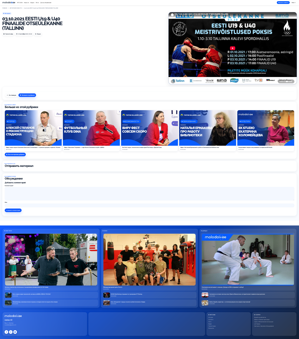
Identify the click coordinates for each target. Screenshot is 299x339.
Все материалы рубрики (16, 154)
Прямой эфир (9, 34)
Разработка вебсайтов (260, 317)
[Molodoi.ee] (13, 316)
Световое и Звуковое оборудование (264, 326)
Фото (37, 2)
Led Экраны (257, 324)
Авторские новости (16, 8)
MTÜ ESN (20, 2)
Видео (32, 2)
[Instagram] (11, 332)
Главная (4, 8)
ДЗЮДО (204, 230)
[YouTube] (15, 332)
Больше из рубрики (28, 95)
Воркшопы (211, 328)
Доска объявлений (45, 2)
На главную (12, 95)
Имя (6, 202)
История (210, 317)
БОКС (105, 230)
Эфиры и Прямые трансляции (261, 319)
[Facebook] (6, 332)
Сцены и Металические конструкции (263, 321)
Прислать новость (283, 2)
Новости (26, 2)
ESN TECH (9, 230)
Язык (293, 2)
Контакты (210, 319)
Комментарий (9, 185)
